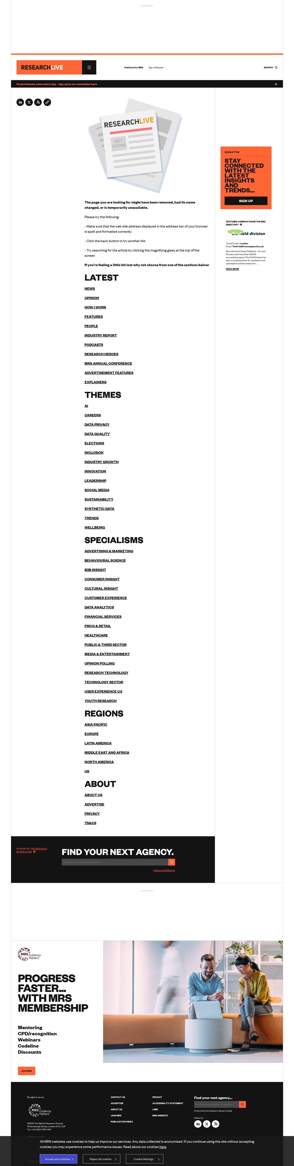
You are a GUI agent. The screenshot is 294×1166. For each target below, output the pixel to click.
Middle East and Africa (107, 752)
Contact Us (118, 1097)
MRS (140, 67)
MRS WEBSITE (160, 1115)
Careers (93, 415)
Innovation (95, 471)
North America (99, 761)
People (91, 325)
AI (86, 405)
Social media (97, 489)
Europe (92, 733)
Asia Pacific (96, 724)
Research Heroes (101, 354)
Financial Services (103, 616)
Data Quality (97, 433)
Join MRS (26, 1070)
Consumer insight (102, 579)
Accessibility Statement (167, 1103)
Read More (232, 268)
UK (87, 771)
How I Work (95, 307)
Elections (94, 443)
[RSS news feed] (38, 105)
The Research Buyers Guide (32, 850)
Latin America (98, 743)
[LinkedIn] (20, 105)
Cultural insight (101, 588)
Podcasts (94, 344)
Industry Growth (102, 461)
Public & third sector (106, 644)
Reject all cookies (100, 1159)
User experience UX (103, 691)
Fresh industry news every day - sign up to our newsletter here (57, 84)
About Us (116, 1109)
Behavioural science (105, 560)
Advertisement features (109, 372)
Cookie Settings (143, 1159)
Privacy (92, 813)
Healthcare (96, 635)
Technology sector (104, 682)
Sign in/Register (156, 67)
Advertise (94, 804)
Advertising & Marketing (109, 551)
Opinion (92, 297)
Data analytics (99, 607)
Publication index (122, 1121)
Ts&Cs (90, 822)
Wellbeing (95, 527)
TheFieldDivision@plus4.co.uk (248, 246)
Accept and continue (57, 1159)
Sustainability (99, 499)
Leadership (95, 480)
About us (93, 794)
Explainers (96, 382)
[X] (29, 105)
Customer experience (106, 597)
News (90, 288)
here (162, 1146)
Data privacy (97, 424)
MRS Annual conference (108, 363)
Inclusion (94, 452)
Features (94, 316)
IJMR (155, 1109)
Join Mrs (116, 1115)
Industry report (101, 335)
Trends (92, 518)
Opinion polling (100, 663)
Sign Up (246, 200)
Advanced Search (164, 870)
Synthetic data (99, 508)
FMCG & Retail (98, 625)
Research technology (106, 672)
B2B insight (95, 569)
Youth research (101, 700)
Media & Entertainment (107, 653)
